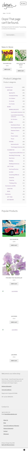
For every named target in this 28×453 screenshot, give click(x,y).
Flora (12, 133)
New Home (11, 158)
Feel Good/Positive (13, 169)
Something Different (14, 174)
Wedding (11, 161)
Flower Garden (14, 136)
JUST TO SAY (10, 166)
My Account (4, 450)
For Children (12, 98)
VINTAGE (11, 141)
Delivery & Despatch (6, 386)
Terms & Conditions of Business (11, 425)
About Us (6, 420)
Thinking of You (13, 183)
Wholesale (6, 434)
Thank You (11, 180)
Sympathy (11, 177)
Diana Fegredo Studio (16, 127)
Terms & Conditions (6, 389)
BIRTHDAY (9, 90)
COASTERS (9, 188)
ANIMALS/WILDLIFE (14, 109)
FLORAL (11, 122)
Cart (21, 449)
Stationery (8, 194)
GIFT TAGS (9, 197)
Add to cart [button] (7, 69)
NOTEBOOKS (10, 199)
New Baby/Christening (14, 155)
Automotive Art (15, 144)
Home (4, 13)
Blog (5, 423)
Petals (12, 138)
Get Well (11, 172)
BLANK (9, 106)
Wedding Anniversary (14, 163)
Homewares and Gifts (10, 186)
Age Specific (12, 93)
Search (14, 450)
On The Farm (14, 119)
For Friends (12, 104)
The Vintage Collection (16, 147)
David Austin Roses (15, 125)
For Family (11, 101)
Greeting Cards (9, 87)
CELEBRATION (10, 150)
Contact (6, 431)
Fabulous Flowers (15, 130)
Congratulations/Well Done (16, 152)
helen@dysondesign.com (11, 414)
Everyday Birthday (13, 95)
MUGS (8, 191)
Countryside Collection (16, 112)
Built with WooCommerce (8, 444)
